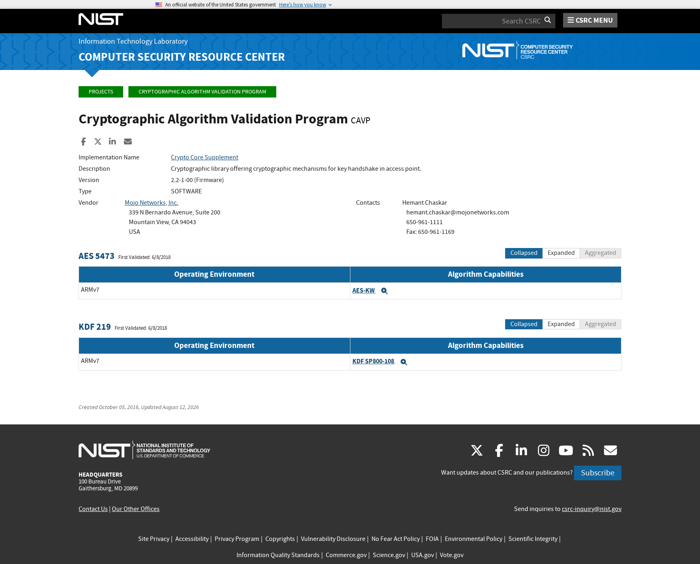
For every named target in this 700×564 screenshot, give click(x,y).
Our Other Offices (136, 509)
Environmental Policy (473, 539)
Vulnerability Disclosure (333, 539)
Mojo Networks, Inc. (151, 203)
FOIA (432, 539)
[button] (384, 291)
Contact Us (93, 509)
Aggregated (600, 253)
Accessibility (192, 539)
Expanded (561, 253)
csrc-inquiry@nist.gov (591, 509)
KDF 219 (95, 326)
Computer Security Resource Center (182, 56)
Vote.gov (451, 555)
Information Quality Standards (278, 555)
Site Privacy (153, 539)
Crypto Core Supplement (204, 157)
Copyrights (280, 539)
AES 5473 (97, 256)
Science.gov (389, 555)
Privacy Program (237, 539)
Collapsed (524, 253)
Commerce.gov (346, 555)
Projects (101, 91)
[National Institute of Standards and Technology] (144, 449)
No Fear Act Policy (395, 539)
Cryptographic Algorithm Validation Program (202, 91)
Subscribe (598, 473)
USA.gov (422, 555)
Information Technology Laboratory (133, 41)
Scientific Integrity (532, 539)
